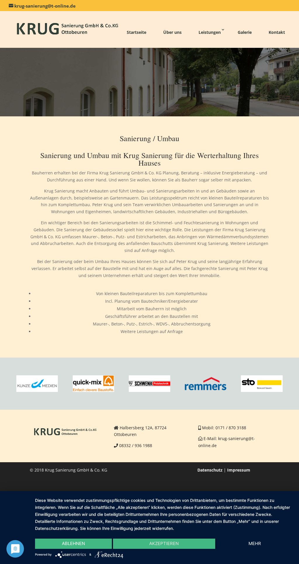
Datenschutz (209, 470)
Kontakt (277, 32)
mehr (254, 543)
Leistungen (210, 32)
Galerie (245, 32)
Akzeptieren (164, 543)
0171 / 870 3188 (230, 427)
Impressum (238, 470)
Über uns (172, 32)
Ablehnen (73, 543)
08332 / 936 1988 (135, 445)
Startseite (136, 32)
